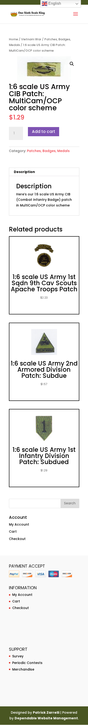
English (54, 3)
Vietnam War (31, 39)
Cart (13, 531)
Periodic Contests (27, 662)
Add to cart (43, 131)
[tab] (44, 172)
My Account (19, 524)
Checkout (17, 538)
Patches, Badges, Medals (48, 150)
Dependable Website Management (46, 718)
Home (13, 39)
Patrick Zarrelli (46, 712)
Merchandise (23, 669)
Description (24, 171)
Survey (17, 656)
